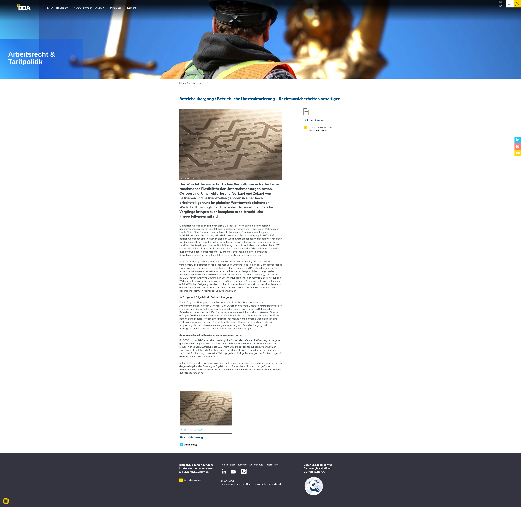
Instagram (243, 474)
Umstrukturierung (191, 437)
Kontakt (242, 464)
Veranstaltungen (83, 7)
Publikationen (228, 464)
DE (501, 2)
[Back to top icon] (508, 501)
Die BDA (99, 7)
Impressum (272, 464)
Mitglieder (115, 7)
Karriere (131, 7)
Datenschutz (256, 464)
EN (501, 5)
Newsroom (62, 7)
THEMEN (48, 7)
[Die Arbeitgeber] (30, 8)
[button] (6, 501)
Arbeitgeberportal (517, 3)
